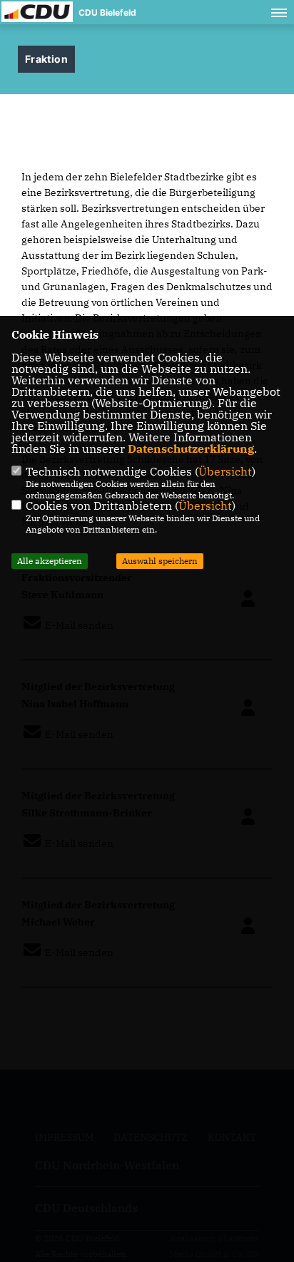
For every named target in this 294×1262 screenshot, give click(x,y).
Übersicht (225, 471)
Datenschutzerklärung (191, 448)
